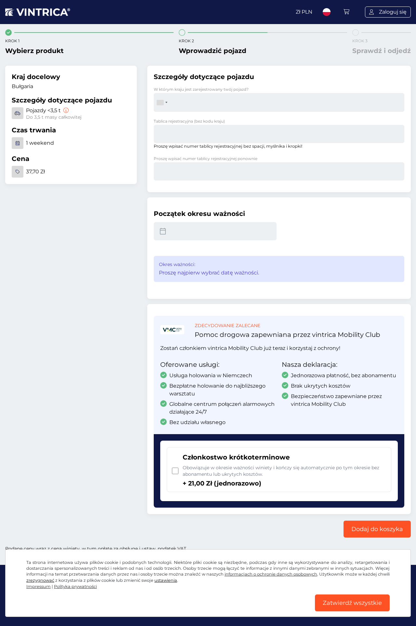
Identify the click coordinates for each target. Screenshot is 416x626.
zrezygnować (40, 580)
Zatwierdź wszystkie (352, 602)
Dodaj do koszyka (377, 529)
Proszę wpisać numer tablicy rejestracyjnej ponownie (205, 158)
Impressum (38, 586)
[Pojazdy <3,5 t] (65, 110)
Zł (304, 12)
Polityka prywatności (75, 586)
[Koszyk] (346, 12)
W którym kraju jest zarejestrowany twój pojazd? (201, 89)
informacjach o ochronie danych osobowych (271, 574)
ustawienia (165, 580)
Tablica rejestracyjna (189, 121)
